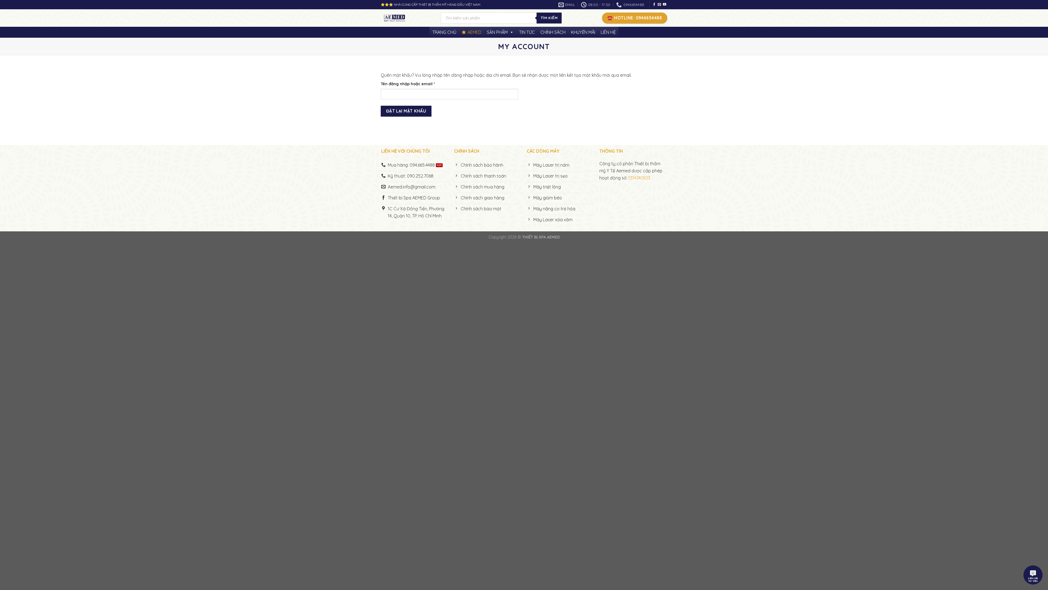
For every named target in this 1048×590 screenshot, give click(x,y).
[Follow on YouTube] (664, 5)
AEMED (474, 32)
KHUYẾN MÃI (583, 32)
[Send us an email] (659, 5)
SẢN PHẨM (497, 32)
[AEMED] (407, 18)
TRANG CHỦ (444, 32)
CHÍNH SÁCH (552, 32)
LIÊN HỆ (608, 32)
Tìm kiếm (549, 18)
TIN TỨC (527, 32)
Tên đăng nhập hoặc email (412, 84)
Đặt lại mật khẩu (406, 111)
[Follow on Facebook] (654, 5)
